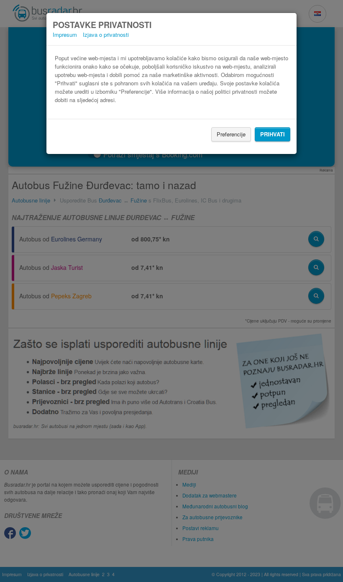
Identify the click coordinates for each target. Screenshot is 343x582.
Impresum (65, 34)
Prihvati (272, 134)
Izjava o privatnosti (106, 34)
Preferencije (231, 134)
